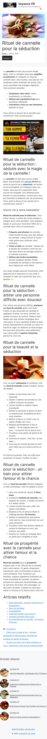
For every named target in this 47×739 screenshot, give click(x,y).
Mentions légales (23, 729)
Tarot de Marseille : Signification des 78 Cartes (28, 673)
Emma (4, 53)
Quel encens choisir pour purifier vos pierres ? (28, 706)
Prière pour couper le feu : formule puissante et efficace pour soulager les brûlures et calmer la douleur (20, 635)
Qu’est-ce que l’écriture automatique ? (25, 717)
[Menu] (41, 9)
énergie (28, 182)
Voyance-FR (26, 3)
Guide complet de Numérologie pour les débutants (26, 696)
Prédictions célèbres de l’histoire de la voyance (25, 685)
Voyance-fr (7, 58)
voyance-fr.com (27, 733)
